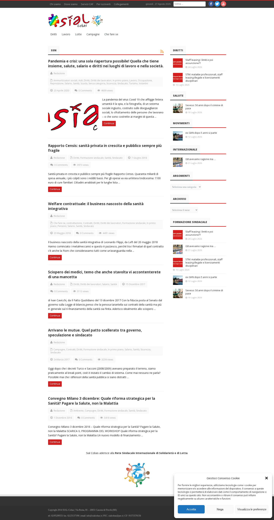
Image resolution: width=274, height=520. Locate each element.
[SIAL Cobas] (76, 20)
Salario (68, 83)
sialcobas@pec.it (115, 515)
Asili (80, 80)
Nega (220, 509)
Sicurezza (111, 83)
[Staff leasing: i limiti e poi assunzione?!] (178, 63)
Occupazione (145, 80)
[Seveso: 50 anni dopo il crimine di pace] (178, 108)
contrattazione (74, 223)
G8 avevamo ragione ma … (200, 159)
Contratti (87, 223)
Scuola (84, 83)
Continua (109, 123)
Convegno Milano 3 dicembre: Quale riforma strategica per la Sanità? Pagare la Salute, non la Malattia (101, 401)
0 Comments (85, 90)
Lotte (78, 34)
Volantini (143, 83)
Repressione (57, 83)
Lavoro (66, 34)
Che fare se (111, 34)
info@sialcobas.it (94, 515)
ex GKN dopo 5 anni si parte (201, 132)
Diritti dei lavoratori (101, 80)
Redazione (59, 73)
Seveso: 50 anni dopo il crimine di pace (204, 106)
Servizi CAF (87, 4)
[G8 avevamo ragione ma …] (178, 162)
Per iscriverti (104, 4)
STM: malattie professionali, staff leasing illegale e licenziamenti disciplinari (204, 77)
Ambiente (78, 410)
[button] (266, 478)
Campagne (93, 34)
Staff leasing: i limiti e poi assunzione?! (199, 61)
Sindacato (122, 83)
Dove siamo (71, 4)
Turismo (133, 83)
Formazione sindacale (92, 157)
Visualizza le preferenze (251, 509)
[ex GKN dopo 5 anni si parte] (178, 136)
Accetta (191, 509)
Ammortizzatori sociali (65, 80)
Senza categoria (97, 83)
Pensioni (62, 226)
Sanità (76, 83)
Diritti (53, 34)
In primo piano (120, 80)
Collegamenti (121, 4)
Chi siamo (55, 4)
